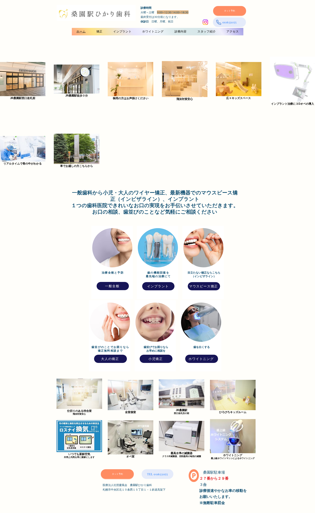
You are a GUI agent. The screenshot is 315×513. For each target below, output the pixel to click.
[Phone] (218, 22)
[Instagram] (205, 22)
